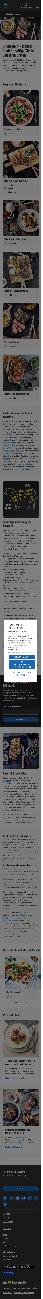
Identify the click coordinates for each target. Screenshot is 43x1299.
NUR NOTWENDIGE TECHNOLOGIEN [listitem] (22, 664)
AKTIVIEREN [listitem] (21, 657)
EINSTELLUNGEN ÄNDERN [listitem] (22, 673)
